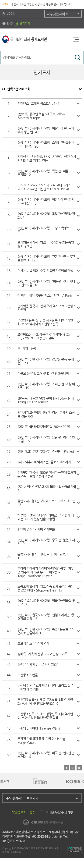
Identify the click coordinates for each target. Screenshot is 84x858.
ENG (9, 23)
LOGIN (10, 13)
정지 (79, 767)
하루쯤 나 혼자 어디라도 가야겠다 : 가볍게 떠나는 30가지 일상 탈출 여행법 (46, 517)
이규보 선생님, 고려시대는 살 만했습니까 (43, 374)
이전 (66, 767)
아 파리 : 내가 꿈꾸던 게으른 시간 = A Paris (45, 296)
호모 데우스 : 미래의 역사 (33, 643)
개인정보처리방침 (23, 812)
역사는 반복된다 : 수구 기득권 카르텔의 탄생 (45, 271)
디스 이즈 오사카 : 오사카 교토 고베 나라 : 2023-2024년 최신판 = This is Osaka (44, 187)
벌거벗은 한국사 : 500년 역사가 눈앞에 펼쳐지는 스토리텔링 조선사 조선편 (47, 474)
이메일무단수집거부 (59, 812)
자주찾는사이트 (57, 13)
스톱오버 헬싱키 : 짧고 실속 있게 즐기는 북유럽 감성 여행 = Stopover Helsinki (46, 588)
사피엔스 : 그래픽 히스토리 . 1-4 (38, 104)
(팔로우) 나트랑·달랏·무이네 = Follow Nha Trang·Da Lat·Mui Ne (46, 400)
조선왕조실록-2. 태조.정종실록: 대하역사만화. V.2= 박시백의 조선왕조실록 (45, 716)
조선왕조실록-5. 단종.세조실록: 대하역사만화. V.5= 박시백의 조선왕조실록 (45, 322)
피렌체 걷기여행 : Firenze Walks (39, 728)
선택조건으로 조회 (18, 89)
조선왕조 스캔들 (28, 675)
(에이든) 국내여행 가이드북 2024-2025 (44, 427)
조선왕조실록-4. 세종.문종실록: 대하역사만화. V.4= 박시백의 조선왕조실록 (45, 702)
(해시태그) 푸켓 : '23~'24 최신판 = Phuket (46, 452)
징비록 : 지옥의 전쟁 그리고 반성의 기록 (42, 654)
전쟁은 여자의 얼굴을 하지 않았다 (39, 665)
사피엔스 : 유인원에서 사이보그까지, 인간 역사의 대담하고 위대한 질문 (47, 159)
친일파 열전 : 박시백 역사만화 (36, 530)
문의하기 (24, 23)
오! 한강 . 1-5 (27, 349)
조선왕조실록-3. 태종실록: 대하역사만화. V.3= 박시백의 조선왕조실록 (44, 336)
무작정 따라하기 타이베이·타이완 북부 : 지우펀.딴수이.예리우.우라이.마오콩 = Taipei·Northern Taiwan (46, 572)
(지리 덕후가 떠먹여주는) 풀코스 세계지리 (44, 462)
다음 (72, 767)
